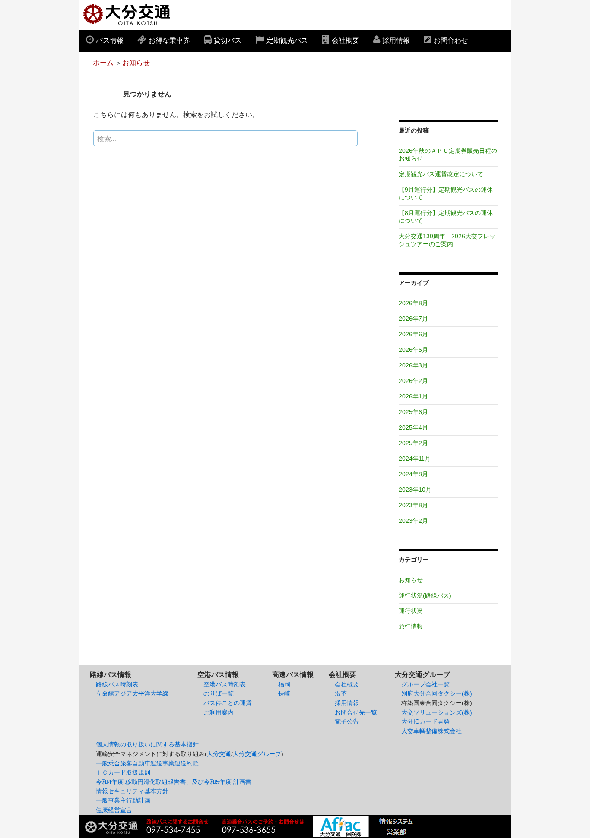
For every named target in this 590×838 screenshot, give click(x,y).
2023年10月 (415, 489)
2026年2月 (413, 380)
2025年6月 (413, 411)
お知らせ (136, 62)
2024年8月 (413, 474)
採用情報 (396, 40)
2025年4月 (413, 427)
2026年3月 (413, 365)
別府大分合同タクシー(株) (436, 693)
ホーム (103, 62)
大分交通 (219, 753)
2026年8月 (413, 303)
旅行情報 (411, 626)
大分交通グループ (257, 753)
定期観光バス (287, 40)
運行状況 (411, 610)
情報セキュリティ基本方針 (132, 790)
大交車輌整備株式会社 (431, 730)
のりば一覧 (218, 693)
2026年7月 (413, 318)
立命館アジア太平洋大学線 (132, 693)
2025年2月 (413, 443)
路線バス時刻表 (117, 684)
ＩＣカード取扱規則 (123, 772)
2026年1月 (413, 396)
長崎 (284, 693)
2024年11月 (415, 458)
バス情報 (110, 40)
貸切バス (227, 40)
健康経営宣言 (114, 809)
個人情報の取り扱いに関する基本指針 (147, 744)
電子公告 (347, 721)
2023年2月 (413, 520)
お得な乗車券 (169, 40)
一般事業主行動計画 (123, 800)
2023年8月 (413, 505)
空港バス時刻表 (224, 684)
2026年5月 (413, 349)
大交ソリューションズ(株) (436, 712)
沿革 (341, 693)
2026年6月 (413, 334)
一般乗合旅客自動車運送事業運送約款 (147, 763)
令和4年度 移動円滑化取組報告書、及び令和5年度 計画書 (173, 781)
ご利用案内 (218, 712)
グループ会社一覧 (425, 684)
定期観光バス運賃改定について (441, 174)
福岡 (284, 684)
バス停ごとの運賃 (227, 702)
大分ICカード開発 (425, 721)
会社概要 (345, 40)
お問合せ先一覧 (356, 712)
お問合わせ (451, 40)
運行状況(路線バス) (425, 595)
